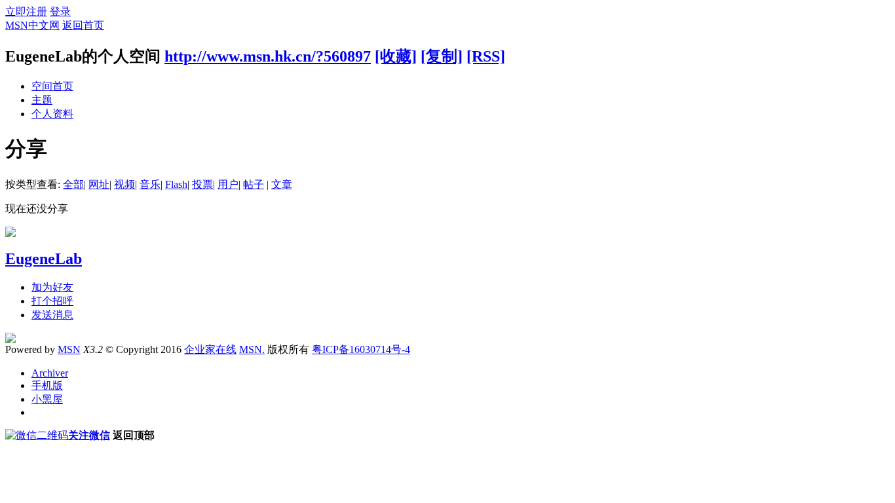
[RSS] (486, 56)
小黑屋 (47, 399)
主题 (41, 99)
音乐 (150, 184)
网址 (98, 184)
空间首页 (52, 86)
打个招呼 (52, 301)
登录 (60, 11)
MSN (69, 349)
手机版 (47, 385)
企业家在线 (210, 349)
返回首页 (83, 25)
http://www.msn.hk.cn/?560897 (267, 56)
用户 (228, 184)
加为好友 (52, 287)
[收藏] (396, 56)
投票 (202, 184)
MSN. (252, 349)
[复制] (442, 56)
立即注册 (26, 11)
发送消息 (52, 314)
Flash (176, 184)
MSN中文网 (32, 25)
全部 (73, 184)
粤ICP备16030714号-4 (361, 349)
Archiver (49, 373)
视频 (124, 184)
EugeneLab (43, 258)
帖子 (253, 184)
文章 (281, 184)
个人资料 (52, 113)
